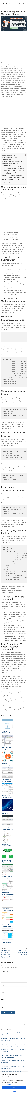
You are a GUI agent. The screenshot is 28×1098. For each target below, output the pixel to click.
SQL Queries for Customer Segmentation (10, 164)
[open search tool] (19, 3)
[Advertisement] (14, 47)
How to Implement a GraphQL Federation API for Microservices (13, 1034)
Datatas (6, 3)
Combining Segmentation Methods (13, 175)
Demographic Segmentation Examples (15, 166)
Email (3, 992)
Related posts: (9, 182)
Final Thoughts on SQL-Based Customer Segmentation (11, 180)
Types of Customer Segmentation (12, 161)
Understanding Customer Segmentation (10, 158)
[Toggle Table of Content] (23, 155)
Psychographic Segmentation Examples (13, 172)
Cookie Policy (10, 1084)
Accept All (14, 1088)
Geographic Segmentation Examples (15, 168)
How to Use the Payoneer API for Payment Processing (13, 1050)
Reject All (14, 1095)
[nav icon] (23, 3)
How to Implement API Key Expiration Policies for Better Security (12, 1056)
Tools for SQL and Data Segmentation (14, 177)
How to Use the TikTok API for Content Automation (12, 1061)
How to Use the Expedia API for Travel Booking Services (12, 1067)
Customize (14, 1091)
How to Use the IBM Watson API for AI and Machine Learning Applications (13, 1045)
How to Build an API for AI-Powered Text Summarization (13, 1039)
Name (3, 985)
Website (3, 999)
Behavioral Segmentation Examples (15, 170)
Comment (4, 971)
